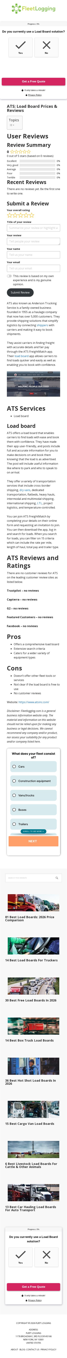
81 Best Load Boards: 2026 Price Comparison (29, 918)
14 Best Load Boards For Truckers (31, 960)
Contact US (32, 1349)
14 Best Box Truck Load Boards (29, 1040)
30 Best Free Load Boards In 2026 (30, 1000)
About (14, 1349)
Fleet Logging (33, 8)
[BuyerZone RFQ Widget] (33, 801)
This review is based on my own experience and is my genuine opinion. (33, 280)
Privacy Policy (48, 1349)
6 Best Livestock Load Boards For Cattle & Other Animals (31, 1165)
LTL (39, 503)
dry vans (25, 490)
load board (22, 356)
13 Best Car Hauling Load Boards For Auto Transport (30, 1208)
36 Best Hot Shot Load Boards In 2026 (30, 1082)
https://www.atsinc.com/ (34, 702)
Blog (22, 1349)
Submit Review (20, 292)
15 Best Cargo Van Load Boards (29, 1124)
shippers (42, 325)
